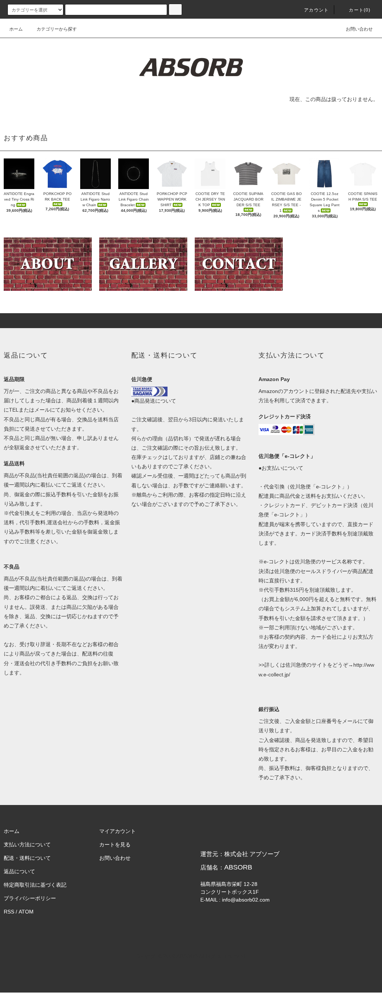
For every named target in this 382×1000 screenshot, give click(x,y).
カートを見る (115, 845)
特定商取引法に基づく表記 (35, 885)
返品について (19, 871)
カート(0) (359, 10)
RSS (9, 912)
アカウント (316, 10)
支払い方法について (27, 845)
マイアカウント (117, 831)
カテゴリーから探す (57, 29)
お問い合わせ (359, 29)
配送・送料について (27, 858)
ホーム (16, 29)
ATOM (26, 912)
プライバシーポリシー (30, 898)
